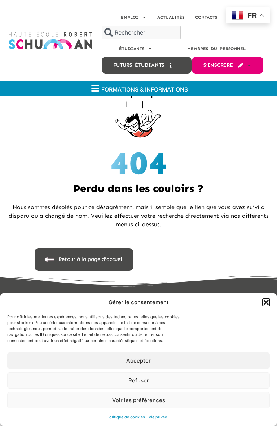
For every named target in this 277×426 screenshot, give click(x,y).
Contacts (206, 17)
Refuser (138, 380)
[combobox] (141, 32)
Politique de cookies (126, 417)
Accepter (138, 360)
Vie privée (158, 417)
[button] (266, 302)
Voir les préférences (138, 400)
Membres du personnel (216, 48)
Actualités (170, 17)
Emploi (129, 17)
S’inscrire (220, 65)
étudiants (131, 48)
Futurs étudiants (141, 65)
